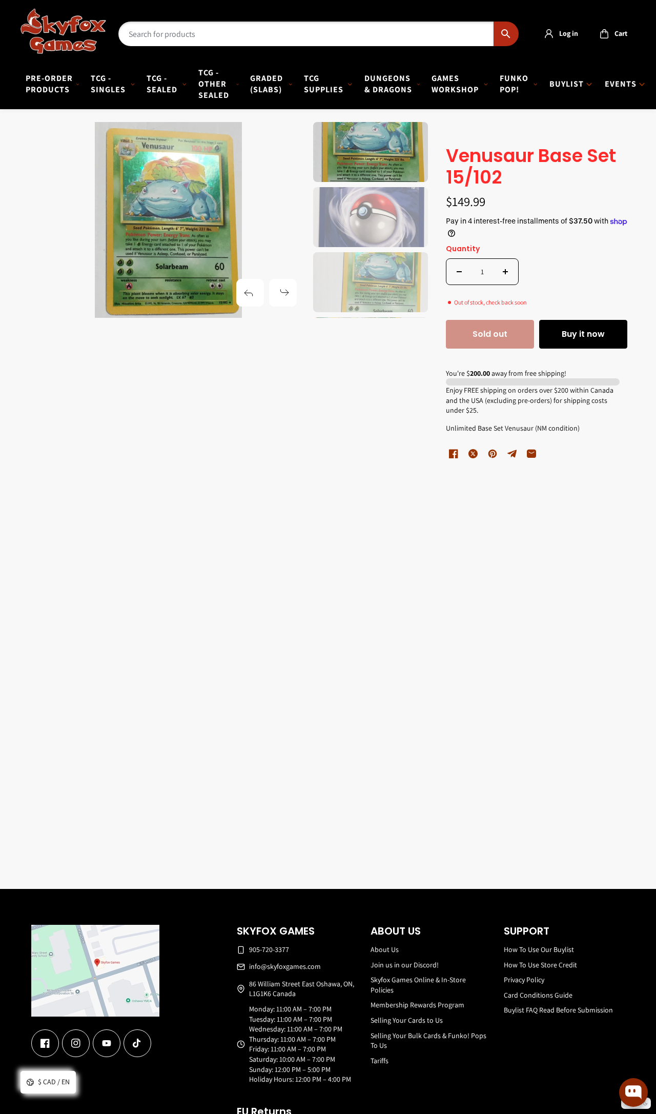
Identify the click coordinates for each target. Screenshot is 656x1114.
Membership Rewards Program (417, 1004)
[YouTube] (106, 1043)
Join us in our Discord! (405, 964)
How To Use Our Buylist (539, 949)
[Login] (549, 34)
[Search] (506, 34)
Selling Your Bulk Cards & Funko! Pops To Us (428, 1040)
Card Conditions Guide (538, 995)
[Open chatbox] (633, 1092)
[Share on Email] (531, 453)
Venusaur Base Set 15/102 (531, 167)
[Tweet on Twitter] (473, 453)
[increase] (505, 272)
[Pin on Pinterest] (492, 453)
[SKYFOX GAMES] (63, 31)
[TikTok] (137, 1043)
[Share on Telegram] (512, 453)
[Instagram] (76, 1043)
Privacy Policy (524, 979)
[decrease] (459, 272)
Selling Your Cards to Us (407, 1020)
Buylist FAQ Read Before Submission (558, 1010)
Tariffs (379, 1060)
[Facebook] (45, 1043)
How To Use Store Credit (540, 964)
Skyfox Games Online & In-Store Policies (418, 985)
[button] (610, 34)
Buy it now (583, 334)
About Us (385, 949)
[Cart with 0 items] (604, 34)
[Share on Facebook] (453, 453)
